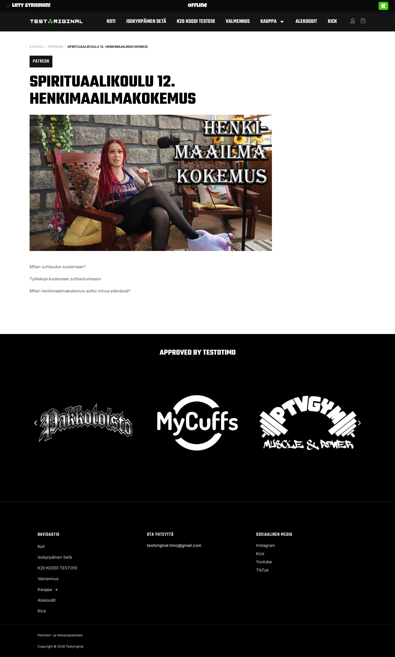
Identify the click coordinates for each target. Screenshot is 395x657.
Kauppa (268, 21)
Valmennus (238, 21)
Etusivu (37, 47)
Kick (332, 21)
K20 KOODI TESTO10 (196, 21)
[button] (35, 422)
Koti (111, 21)
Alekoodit (306, 21)
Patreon (55, 47)
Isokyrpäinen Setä (146, 21)
